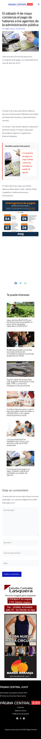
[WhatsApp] (25, 283)
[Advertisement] (20, 88)
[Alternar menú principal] (38, 4)
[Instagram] (24, 718)
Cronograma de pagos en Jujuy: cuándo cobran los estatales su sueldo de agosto (18, 472)
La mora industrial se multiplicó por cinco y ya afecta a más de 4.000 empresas (18, 442)
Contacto (20, 707)
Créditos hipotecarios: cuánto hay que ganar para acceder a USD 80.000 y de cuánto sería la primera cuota (20, 412)
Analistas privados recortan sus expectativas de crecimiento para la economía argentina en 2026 (20, 353)
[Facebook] (16, 283)
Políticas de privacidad (20, 714)
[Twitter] (20, 283)
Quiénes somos (20, 711)
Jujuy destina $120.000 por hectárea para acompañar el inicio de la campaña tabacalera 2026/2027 (19, 323)
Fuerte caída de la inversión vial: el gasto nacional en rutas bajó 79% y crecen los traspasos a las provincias (20, 382)
